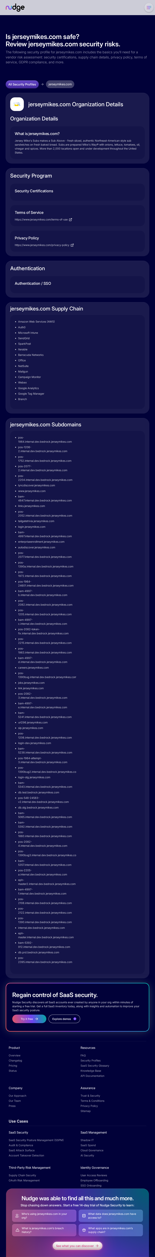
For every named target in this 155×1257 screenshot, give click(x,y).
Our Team (15, 1100)
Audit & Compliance (21, 1145)
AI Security (87, 1155)
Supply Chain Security (22, 1175)
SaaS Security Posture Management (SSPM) (36, 1140)
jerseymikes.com (60, 84)
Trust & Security (90, 1095)
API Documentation (92, 1075)
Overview (14, 1055)
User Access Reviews (94, 1175)
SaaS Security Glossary (95, 1065)
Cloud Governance (92, 1150)
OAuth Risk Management (24, 1180)
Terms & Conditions (92, 1100)
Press (12, 1105)
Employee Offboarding (94, 1180)
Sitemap (86, 1111)
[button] (148, 7)
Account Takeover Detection (26, 1155)
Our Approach (17, 1095)
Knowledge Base (91, 1070)
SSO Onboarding (91, 1185)
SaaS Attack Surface (22, 1150)
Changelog (15, 1060)
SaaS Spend (88, 1145)
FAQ (83, 1055)
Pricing (13, 1065)
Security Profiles (91, 1060)
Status (13, 1070)
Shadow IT (87, 1140)
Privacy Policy (89, 1105)
